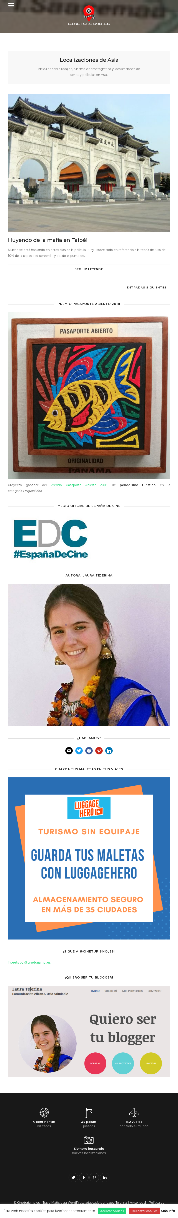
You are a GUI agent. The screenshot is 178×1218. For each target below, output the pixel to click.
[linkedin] (104, 1177)
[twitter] (73, 1177)
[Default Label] (69, 751)
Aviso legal (138, 1203)
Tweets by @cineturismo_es (29, 962)
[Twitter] (79, 751)
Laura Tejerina (116, 1203)
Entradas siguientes (146, 287)
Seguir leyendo (89, 269)
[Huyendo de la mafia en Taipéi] (89, 163)
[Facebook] (89, 751)
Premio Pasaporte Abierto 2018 (79, 485)
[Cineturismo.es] (89, 24)
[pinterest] (94, 1177)
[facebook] (84, 1177)
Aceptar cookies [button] (112, 1211)
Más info (168, 1211)
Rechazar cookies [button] (144, 1211)
